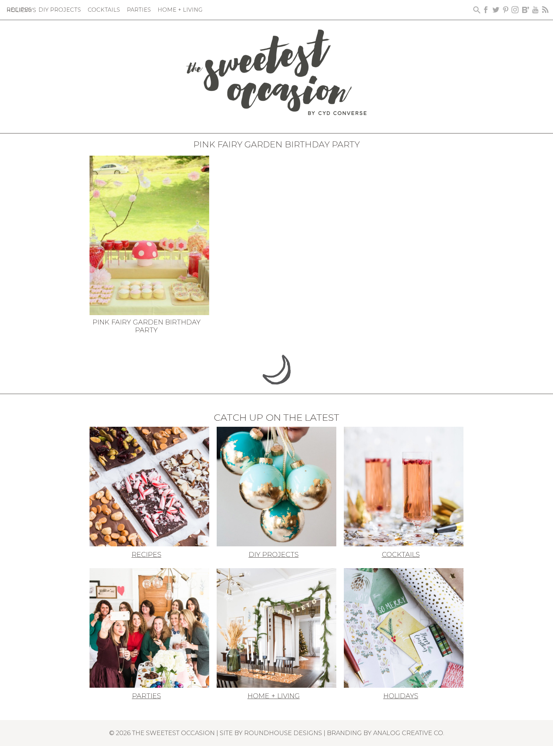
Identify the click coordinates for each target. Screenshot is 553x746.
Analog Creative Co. (408, 733)
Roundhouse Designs (283, 733)
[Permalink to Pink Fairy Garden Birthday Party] (149, 234)
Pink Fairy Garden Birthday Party (147, 326)
